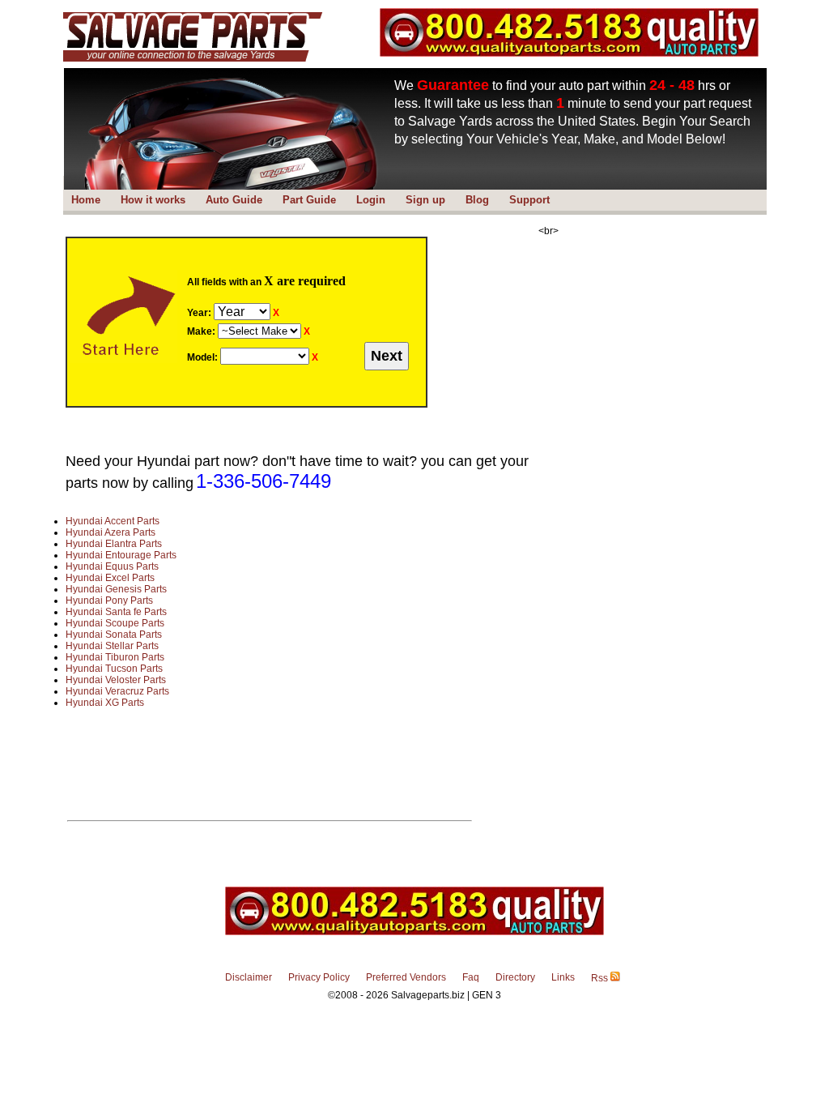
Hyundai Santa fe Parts (116, 612)
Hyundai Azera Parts (110, 532)
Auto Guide (234, 200)
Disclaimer (248, 977)
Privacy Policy (319, 977)
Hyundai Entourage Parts (121, 555)
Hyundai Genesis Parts (116, 589)
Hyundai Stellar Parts (112, 646)
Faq (470, 977)
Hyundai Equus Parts (112, 566)
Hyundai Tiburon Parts (115, 657)
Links (563, 977)
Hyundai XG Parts (105, 702)
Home (85, 200)
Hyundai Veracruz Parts (117, 691)
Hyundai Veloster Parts (116, 680)
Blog (477, 200)
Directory (515, 977)
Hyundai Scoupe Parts (115, 623)
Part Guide (309, 200)
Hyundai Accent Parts (112, 521)
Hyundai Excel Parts (110, 577)
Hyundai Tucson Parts (114, 668)
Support (529, 200)
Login (370, 200)
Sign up (425, 200)
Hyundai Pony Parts (109, 600)
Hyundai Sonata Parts (114, 634)
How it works (153, 200)
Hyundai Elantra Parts (114, 543)
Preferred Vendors (406, 977)
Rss (600, 978)
